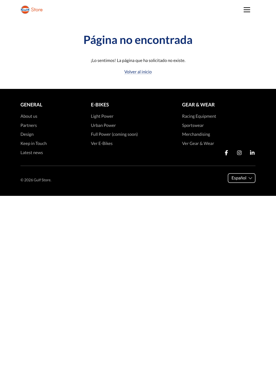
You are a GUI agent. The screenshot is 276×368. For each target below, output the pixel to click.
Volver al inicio (138, 71)
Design (27, 134)
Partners (28, 125)
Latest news (31, 152)
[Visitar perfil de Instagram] (239, 153)
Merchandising (196, 134)
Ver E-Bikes (101, 143)
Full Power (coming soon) (114, 134)
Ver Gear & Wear (198, 143)
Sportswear (193, 125)
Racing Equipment (199, 116)
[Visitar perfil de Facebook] (226, 153)
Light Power (102, 116)
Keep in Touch (33, 143)
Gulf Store (42, 180)
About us (28, 116)
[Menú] (247, 10)
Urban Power (103, 125)
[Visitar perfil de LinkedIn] (252, 153)
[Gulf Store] (31, 9)
